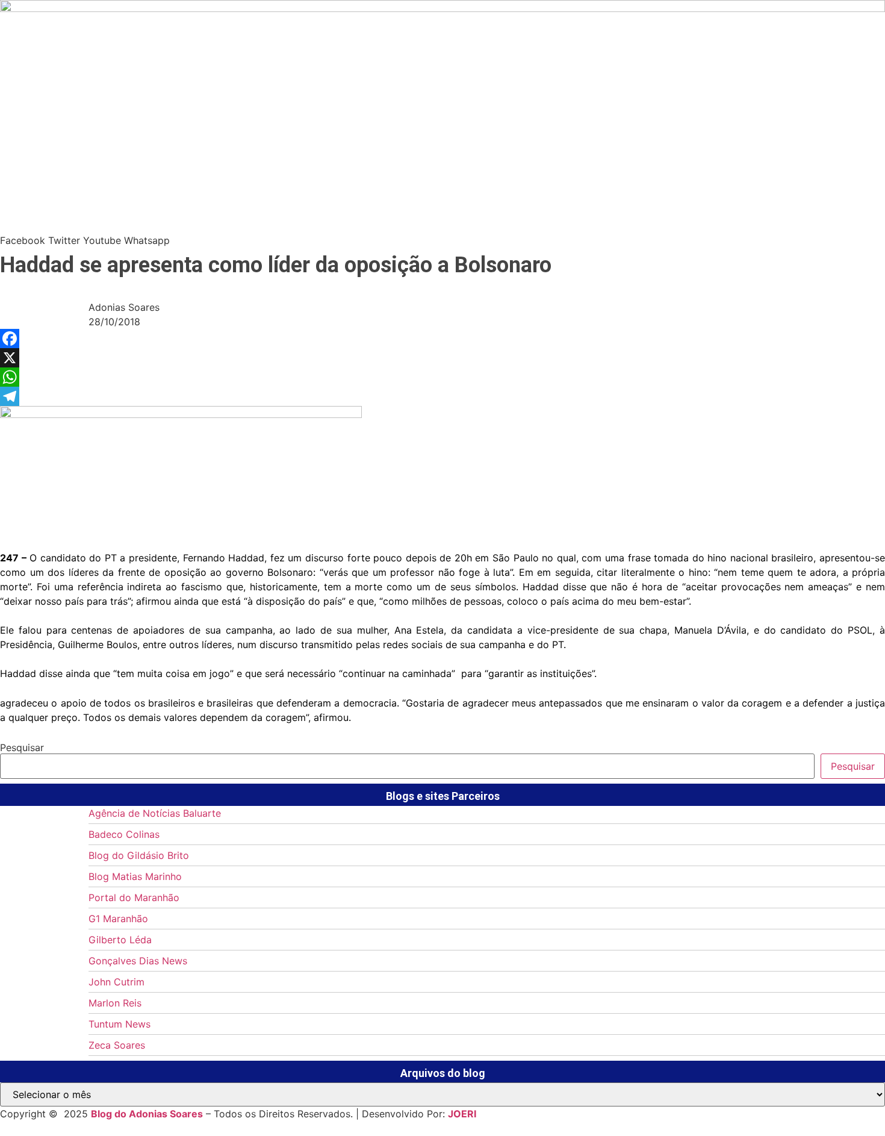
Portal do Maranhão (133, 897)
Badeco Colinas (124, 834)
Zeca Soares (116, 1045)
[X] (442, 357)
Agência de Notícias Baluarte (154, 813)
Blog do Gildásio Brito (138, 855)
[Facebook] (442, 338)
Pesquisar (22, 747)
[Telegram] (442, 396)
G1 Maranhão (118, 919)
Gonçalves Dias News (137, 961)
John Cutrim (116, 982)
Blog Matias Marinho (135, 876)
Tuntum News (119, 1024)
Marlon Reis (114, 1003)
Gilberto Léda (120, 940)
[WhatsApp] (442, 377)
